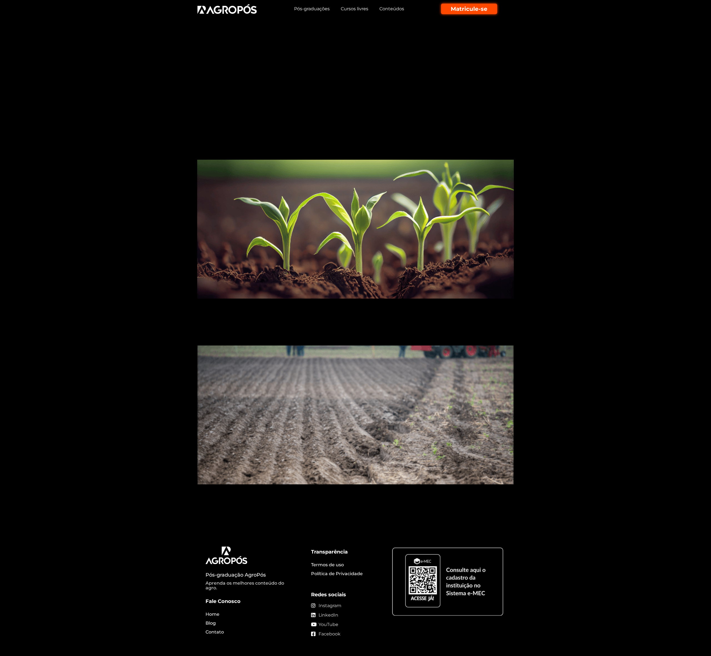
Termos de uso (327, 564)
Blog (211, 623)
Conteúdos (391, 8)
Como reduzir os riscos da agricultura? (283, 68)
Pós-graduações (312, 8)
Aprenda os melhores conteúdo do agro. (245, 585)
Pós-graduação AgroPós (236, 575)
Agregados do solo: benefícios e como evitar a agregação (325, 42)
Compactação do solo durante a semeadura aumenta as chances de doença (350, 330)
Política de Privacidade (337, 573)
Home (212, 614)
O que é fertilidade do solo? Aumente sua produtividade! (325, 149)
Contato (215, 632)
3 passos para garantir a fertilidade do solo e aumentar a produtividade (323, 109)
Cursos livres (354, 8)
